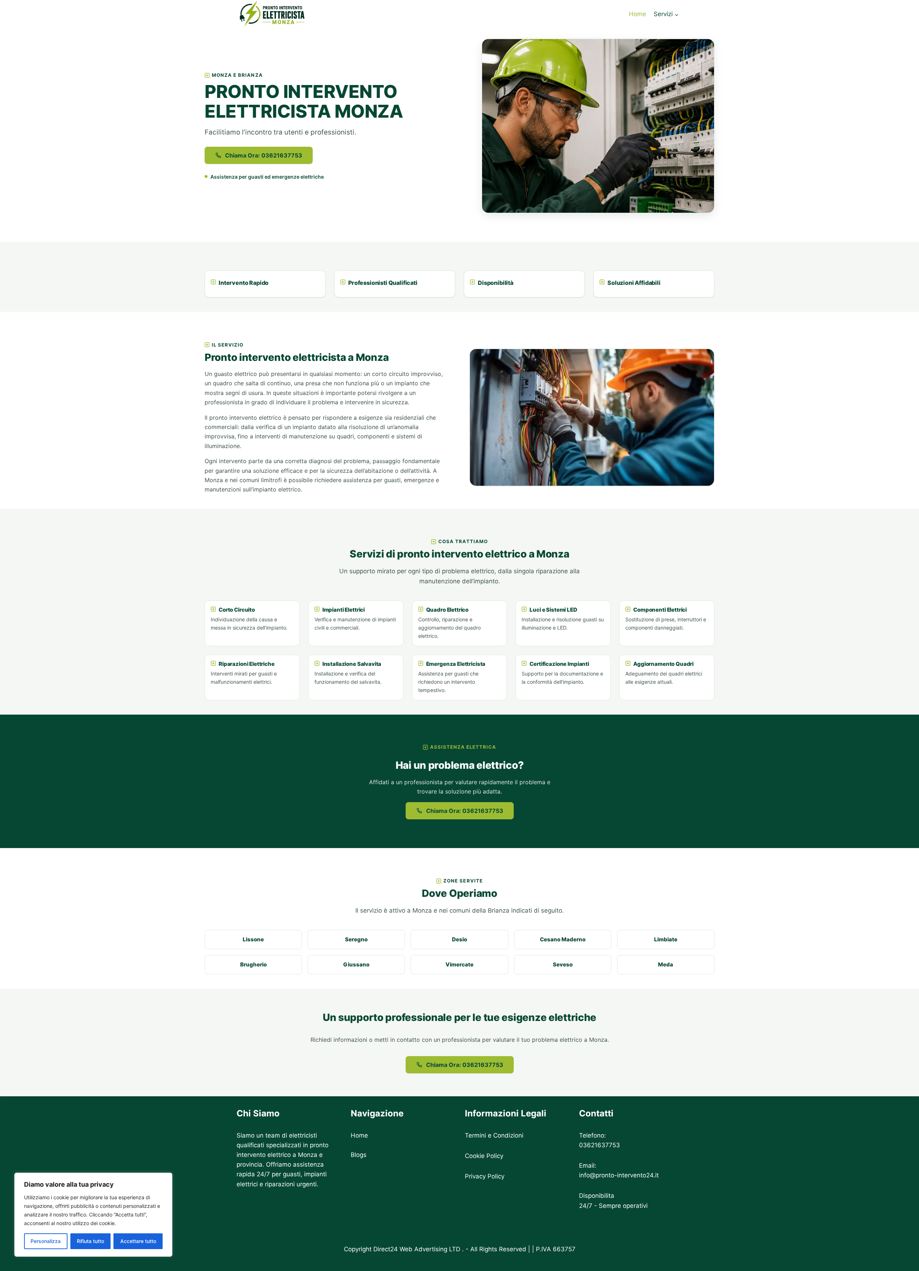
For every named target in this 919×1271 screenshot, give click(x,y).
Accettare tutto (138, 1241)
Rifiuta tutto (90, 1241)
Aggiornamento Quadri (663, 664)
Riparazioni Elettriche (247, 664)
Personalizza (46, 1241)
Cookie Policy (484, 1155)
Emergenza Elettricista (456, 664)
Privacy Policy (484, 1176)
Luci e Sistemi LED (553, 610)
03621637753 (599, 1145)
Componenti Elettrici (660, 610)
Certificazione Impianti (559, 664)
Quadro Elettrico (447, 610)
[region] (93, 1215)
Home (637, 14)
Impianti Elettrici (343, 610)
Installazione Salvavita (352, 664)
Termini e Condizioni (494, 1135)
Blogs (359, 1154)
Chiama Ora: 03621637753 (263, 155)
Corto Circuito (237, 610)
